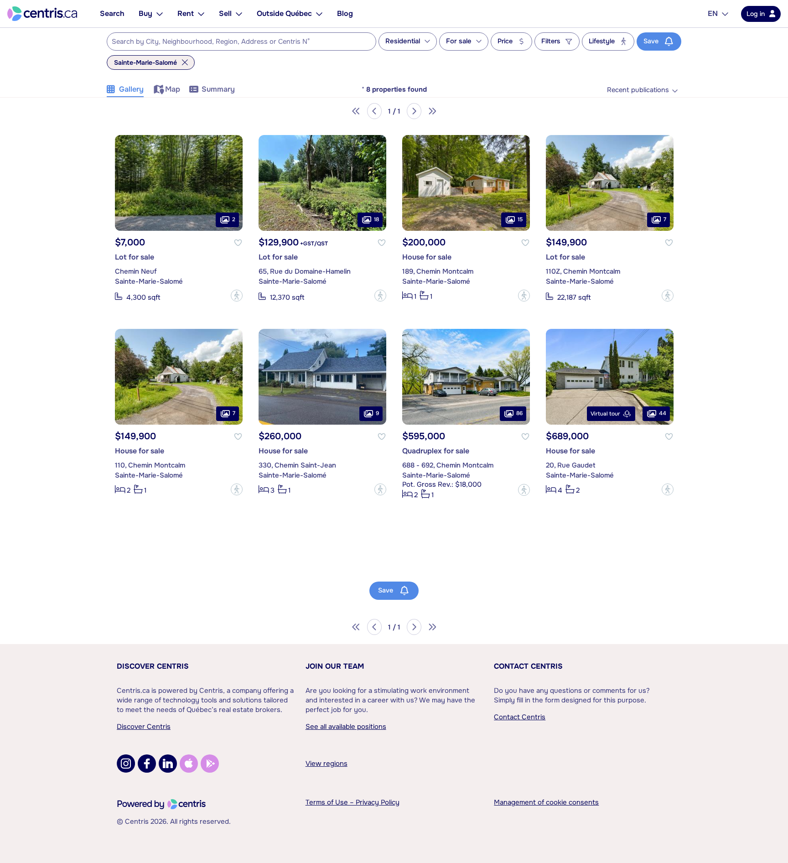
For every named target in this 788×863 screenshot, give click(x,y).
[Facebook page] (147, 763)
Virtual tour (605, 413)
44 (662, 413)
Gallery (131, 89)
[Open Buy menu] (159, 13)
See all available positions (346, 726)
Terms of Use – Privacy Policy (352, 802)
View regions (326, 763)
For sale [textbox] (459, 41)
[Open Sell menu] (239, 13)
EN (713, 13)
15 (520, 220)
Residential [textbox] (402, 41)
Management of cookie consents (546, 802)
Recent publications (638, 90)
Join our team (335, 666)
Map (172, 89)
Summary (218, 89)
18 (376, 220)
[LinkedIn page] (168, 763)
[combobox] (241, 41)
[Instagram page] (126, 763)
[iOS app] (189, 763)
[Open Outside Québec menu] (319, 13)
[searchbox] (236, 42)
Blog (345, 13)
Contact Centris (528, 666)
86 (519, 413)
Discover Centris (153, 666)
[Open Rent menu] (201, 13)
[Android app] (210, 763)
